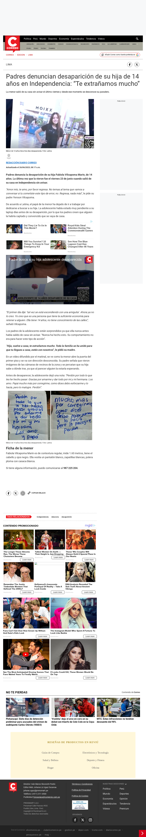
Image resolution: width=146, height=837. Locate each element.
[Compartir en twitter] (136, 64)
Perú (35, 39)
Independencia (43, 517)
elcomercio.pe (33, 830)
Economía (64, 39)
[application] (50, 279)
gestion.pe (70, 830)
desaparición (67, 517)
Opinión (124, 798)
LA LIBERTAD (112, 44)
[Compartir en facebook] (129, 64)
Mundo (43, 39)
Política (27, 39)
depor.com (83, 830)
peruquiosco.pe (33, 834)
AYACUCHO (41, 44)
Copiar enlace (38, 493)
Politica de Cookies (80, 796)
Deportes (52, 39)
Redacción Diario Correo (21, 163)
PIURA (29, 48)
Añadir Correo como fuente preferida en (120, 55)
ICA (103, 44)
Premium (124, 808)
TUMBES (52, 48)
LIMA (134, 44)
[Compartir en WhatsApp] (22, 493)
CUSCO (60, 44)
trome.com (97, 830)
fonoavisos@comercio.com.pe (46, 797)
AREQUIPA (30, 44)
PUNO (36, 48)
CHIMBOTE (51, 44)
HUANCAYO (85, 44)
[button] (49, 279)
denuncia (55, 517)
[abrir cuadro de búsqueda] (137, 39)
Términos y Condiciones (82, 784)
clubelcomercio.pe (52, 830)
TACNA (43, 48)
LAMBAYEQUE (124, 44)
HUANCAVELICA (72, 44)
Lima (9, 64)
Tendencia (91, 39)
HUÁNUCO (95, 44)
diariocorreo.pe (113, 830)
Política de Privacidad (81, 790)
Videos (101, 39)
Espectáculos (77, 39)
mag (47, 834)
